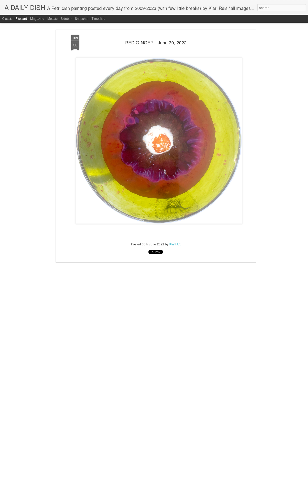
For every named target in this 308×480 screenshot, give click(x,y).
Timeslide (98, 18)
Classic (7, 18)
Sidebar (66, 18)
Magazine (37, 18)
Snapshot (81, 18)
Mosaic (52, 18)
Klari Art (175, 244)
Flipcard (21, 18)
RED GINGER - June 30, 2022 (155, 42)
